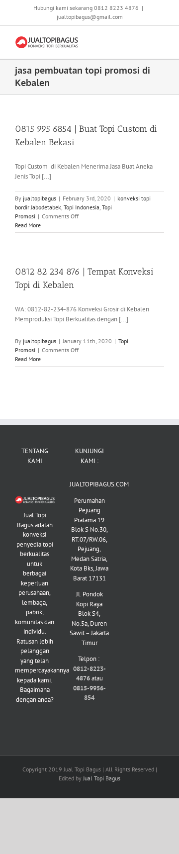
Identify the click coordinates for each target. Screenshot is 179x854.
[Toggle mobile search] (142, 41)
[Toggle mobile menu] (160, 41)
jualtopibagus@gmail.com (90, 16)
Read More (28, 225)
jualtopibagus (39, 198)
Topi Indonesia (81, 207)
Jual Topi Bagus (101, 778)
